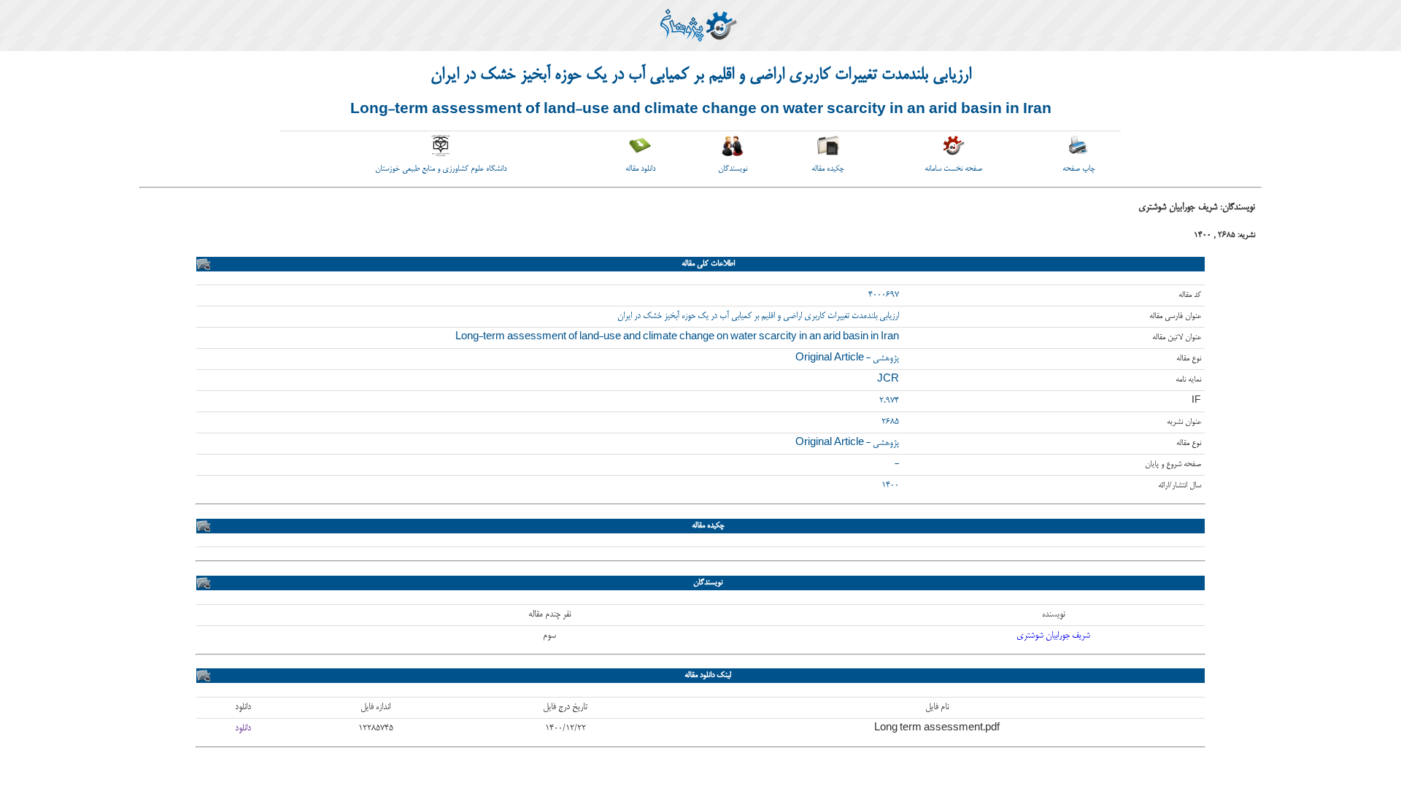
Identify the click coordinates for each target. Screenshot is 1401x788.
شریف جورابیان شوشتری (1053, 635)
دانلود (243, 728)
